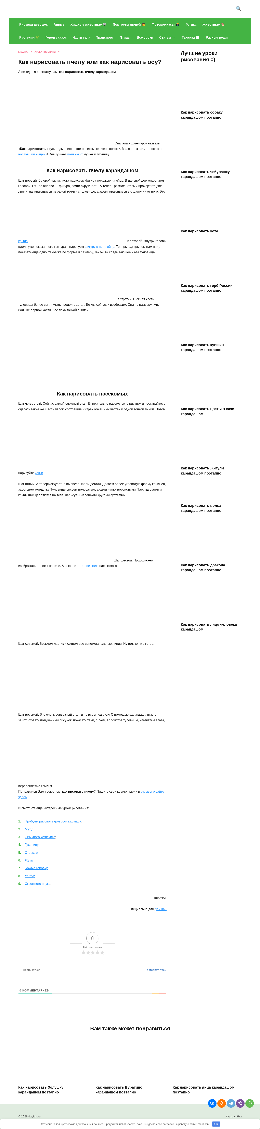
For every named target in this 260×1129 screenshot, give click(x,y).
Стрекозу (32, 852)
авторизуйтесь (156, 969)
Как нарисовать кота (199, 231)
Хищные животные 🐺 (88, 24)
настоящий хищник (32, 154)
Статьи (165, 37)
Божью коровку (36, 868)
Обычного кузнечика (40, 837)
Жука (29, 860)
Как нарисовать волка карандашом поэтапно (201, 508)
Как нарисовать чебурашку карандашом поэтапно (205, 174)
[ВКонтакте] (212, 1103)
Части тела (81, 37)
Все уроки (145, 37)
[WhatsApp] (249, 1103)
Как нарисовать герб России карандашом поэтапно (207, 288)
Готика (191, 24)
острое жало (89, 566)
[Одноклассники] (221, 1103)
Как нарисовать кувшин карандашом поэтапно (202, 347)
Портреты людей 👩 (129, 24)
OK (216, 1124)
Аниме (59, 24)
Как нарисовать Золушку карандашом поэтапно (40, 1089)
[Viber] (240, 1103)
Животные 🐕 (214, 24)
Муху (28, 829)
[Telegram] (231, 1103)
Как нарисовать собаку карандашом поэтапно (202, 114)
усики (39, 473)
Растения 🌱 (29, 37)
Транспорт (105, 37)
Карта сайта (234, 1116)
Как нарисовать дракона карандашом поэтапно (203, 567)
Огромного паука (37, 883)
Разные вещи (217, 37)
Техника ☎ (191, 37)
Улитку (30, 876)
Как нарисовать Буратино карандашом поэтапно (118, 1089)
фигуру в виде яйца (99, 246)
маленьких (75, 154)
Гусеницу (32, 844)
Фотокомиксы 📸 (166, 24)
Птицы (125, 37)
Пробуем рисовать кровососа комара (53, 821)
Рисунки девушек (33, 24)
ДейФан (161, 909)
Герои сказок (56, 37)
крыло (23, 241)
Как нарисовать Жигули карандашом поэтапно (202, 470)
